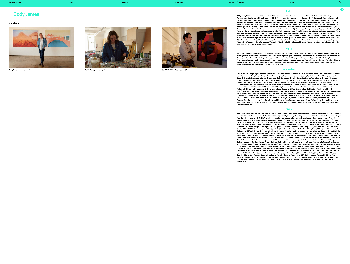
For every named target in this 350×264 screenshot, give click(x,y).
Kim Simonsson (324, 137)
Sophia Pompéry (277, 155)
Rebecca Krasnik (311, 98)
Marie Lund (288, 142)
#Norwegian (241, 42)
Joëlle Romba (322, 133)
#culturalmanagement (262, 20)
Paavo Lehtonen (243, 98)
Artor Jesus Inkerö (289, 118)
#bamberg (288, 53)
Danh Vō (308, 122)
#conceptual (241, 20)
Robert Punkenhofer (317, 151)
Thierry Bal (264, 102)
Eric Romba (286, 127)
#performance (313, 29)
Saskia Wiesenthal (249, 153)
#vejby (239, 64)
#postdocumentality (271, 31)
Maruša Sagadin (253, 144)
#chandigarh (273, 56)
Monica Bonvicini (329, 144)
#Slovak (295, 42)
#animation (268, 16)
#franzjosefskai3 (260, 24)
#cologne (288, 56)
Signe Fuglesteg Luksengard (295, 100)
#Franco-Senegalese (309, 38)
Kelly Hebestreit (258, 89)
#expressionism (287, 22)
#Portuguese (264, 42)
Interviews (72, 2)
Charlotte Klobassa (302, 120)
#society (332, 31)
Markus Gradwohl (328, 93)
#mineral (291, 27)
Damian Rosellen (268, 80)
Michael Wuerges (287, 95)
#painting (304, 29)
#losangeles (264, 60)
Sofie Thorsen (255, 155)
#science (317, 31)
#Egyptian (290, 38)
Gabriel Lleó (307, 129)
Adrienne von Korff (257, 113)
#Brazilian (330, 35)
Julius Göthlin (263, 137)
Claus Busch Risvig (249, 122)
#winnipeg (267, 64)
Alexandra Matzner (325, 74)
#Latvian (290, 40)
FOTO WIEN (251, 84)
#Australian (315, 35)
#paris (337, 60)
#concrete (249, 20)
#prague (252, 62)
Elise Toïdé (246, 82)
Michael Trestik (290, 144)
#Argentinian (306, 35)
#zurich (280, 64)
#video (251, 35)
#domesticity (325, 20)
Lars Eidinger (262, 140)
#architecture (288, 16)
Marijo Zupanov (315, 93)
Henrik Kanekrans (298, 131)
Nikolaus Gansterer (274, 146)
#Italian (262, 40)
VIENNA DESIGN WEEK (320, 102)
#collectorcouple (333, 18)
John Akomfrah (280, 135)
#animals (259, 16)
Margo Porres (242, 93)
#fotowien (240, 24)
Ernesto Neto (319, 127)
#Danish (278, 38)
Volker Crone (334, 102)
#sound (245, 33)
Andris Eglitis (285, 116)
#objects (295, 29)
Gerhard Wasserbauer (313, 84)
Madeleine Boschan (251, 142)
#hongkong (296, 58)
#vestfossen (246, 64)
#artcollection (306, 16)
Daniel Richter (291, 124)
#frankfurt (240, 58)
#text (297, 33)
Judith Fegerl (241, 137)
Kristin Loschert (283, 89)
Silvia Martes (311, 100)
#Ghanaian (335, 38)
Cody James (257, 80)
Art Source (302, 76)
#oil (299, 29)
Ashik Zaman (312, 76)
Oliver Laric (336, 146)
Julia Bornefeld (252, 137)
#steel (250, 33)
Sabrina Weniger (324, 98)
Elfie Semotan (331, 124)
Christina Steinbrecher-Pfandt (320, 120)
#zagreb (274, 64)
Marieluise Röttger (303, 93)
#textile (302, 33)
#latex (248, 27)
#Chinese (248, 38)
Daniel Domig (317, 122)
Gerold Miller (316, 129)
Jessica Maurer (276, 87)
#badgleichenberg (277, 53)
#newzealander (324, 40)
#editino (247, 22)
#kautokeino (313, 58)
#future (269, 24)
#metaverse (283, 27)
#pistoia (240, 62)
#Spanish (328, 42)
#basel (303, 53)
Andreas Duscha (328, 113)
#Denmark (295, 20)
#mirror (314, 27)
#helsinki (288, 58)
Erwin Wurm (329, 127)
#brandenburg (322, 53)
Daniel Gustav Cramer (253, 124)
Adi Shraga (250, 74)
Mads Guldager (335, 91)
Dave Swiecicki (290, 80)
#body (279, 18)
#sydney (313, 62)
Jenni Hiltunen (289, 133)
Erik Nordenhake (297, 127)
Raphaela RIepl (329, 148)
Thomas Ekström (275, 102)
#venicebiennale (243, 35)
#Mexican (315, 40)
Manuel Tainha (264, 142)
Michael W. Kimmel (273, 95)
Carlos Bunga (278, 120)
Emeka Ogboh (275, 127)
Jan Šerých (269, 133)
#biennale (261, 18)
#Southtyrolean (319, 42)
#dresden (306, 56)
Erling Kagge (308, 127)
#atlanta (263, 53)
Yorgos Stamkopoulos (323, 159)
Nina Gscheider (295, 146)
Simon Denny (291, 153)
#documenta (316, 20)
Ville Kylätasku (294, 159)
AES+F (267, 113)
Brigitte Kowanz (255, 120)
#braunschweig (333, 53)
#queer (293, 31)
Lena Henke (285, 140)
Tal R (302, 155)
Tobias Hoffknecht (308, 157)
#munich (308, 60)
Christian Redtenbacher (312, 78)
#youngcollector (272, 35)
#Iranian (246, 40)
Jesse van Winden (263, 87)
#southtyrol (296, 62)
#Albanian (281, 35)
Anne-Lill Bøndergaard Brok (277, 76)
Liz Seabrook (300, 91)
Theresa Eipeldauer (324, 155)
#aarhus (240, 53)
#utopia (329, 33)
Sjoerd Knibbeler (243, 155)
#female (309, 22)
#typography (316, 33)
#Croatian (265, 38)
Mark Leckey (333, 142)
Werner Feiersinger (307, 159)
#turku (335, 62)
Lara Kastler (317, 89)
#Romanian (273, 42)
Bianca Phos (328, 118)
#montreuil (293, 60)
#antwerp (256, 53)
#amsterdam (248, 53)
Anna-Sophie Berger (333, 116)
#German (326, 38)
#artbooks (297, 16)
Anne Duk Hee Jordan (245, 118)
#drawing (334, 20)
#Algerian (289, 35)
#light (256, 27)
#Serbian (288, 42)
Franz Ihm (288, 129)
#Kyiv (321, 58)
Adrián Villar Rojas (243, 113)
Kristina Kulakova (296, 89)
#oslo (323, 60)
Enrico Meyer (263, 82)
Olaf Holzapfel (325, 146)
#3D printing (241, 16)
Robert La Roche (303, 151)
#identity (304, 24)
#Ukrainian (259, 44)
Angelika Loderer (305, 116)
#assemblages (242, 18)
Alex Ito (273, 113)
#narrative (255, 29)
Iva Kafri (249, 133)
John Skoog (291, 135)
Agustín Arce (271, 74)
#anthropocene (277, 16)
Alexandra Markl (312, 74)
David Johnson (302, 80)
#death (288, 20)
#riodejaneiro (264, 62)
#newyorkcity (316, 60)
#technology (290, 33)
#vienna (254, 64)
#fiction (323, 22)
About (292, 2)
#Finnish (298, 38)
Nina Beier (305, 95)
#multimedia (241, 29)
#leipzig (326, 58)
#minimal (298, 27)
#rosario (273, 62)
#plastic (254, 31)
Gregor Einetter (327, 129)
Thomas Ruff (263, 157)
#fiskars (337, 56)
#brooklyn (240, 56)
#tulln (330, 62)
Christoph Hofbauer (329, 78)
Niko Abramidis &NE (259, 146)
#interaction (333, 24)
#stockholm (305, 62)
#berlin (314, 53)
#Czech (272, 38)
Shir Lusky (280, 100)
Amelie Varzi (249, 76)
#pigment (247, 31)
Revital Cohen (279, 151)
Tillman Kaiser (274, 157)
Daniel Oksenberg (278, 124)
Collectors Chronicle (236, 2)
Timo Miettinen (285, 157)
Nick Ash (297, 95)
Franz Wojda (297, 129)
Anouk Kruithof (259, 118)
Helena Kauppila (285, 131)
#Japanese (269, 40)
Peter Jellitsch (281, 148)
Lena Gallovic (241, 91)
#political (260, 31)
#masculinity (268, 27)
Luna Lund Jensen (322, 91)
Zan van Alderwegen (244, 104)
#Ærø (269, 53)
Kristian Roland (251, 140)
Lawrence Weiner (274, 140)
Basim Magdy (318, 118)
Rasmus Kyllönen (284, 98)
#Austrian (323, 35)
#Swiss (239, 44)
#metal (275, 27)
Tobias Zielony (321, 157)
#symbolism (269, 33)
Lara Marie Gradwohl (330, 89)
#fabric (296, 22)
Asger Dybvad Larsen (304, 118)
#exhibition (277, 22)
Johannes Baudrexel (289, 87)
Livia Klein (291, 91)
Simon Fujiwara (319, 153)
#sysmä (319, 62)
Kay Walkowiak (311, 137)
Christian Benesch (296, 78)
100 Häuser (241, 74)
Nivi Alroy (305, 146)
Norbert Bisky (314, 146)
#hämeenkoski (271, 58)
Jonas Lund (311, 135)
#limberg (337, 58)
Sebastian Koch (263, 153)
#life (252, 27)
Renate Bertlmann (266, 151)
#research (304, 31)
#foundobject (249, 24)
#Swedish (335, 42)
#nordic (282, 29)
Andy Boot (294, 116)
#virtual (256, 35)
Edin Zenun (321, 124)
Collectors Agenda (15, 2)
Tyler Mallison (271, 159)
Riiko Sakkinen (290, 151)
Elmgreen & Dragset (261, 127)
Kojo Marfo (241, 140)
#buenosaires (263, 56)
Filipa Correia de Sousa (306, 82)
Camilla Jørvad (260, 78)
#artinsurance (317, 16)
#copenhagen (297, 56)
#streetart (256, 33)
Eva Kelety (273, 82)
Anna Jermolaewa (318, 116)
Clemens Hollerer (263, 122)
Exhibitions (179, 2)
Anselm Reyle (270, 118)
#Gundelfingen (260, 58)
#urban (323, 33)
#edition (253, 22)
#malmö (279, 60)
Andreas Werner (273, 116)
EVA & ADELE (248, 129)
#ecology (240, 22)
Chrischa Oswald (283, 78)
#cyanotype (281, 20)
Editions (125, 2)
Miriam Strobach (303, 144)
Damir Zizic (280, 80)
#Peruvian (249, 42)
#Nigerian (334, 40)
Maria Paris (261, 93)
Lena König (295, 140)
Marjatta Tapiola (322, 142)
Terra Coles (255, 102)
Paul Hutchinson (269, 148)
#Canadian (241, 38)
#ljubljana (249, 60)
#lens (331, 58)
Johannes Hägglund (267, 135)
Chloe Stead (271, 78)
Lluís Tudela (310, 91)
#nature (263, 29)
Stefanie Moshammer (292, 155)
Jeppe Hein (312, 133)
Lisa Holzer (304, 140)
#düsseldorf (314, 56)
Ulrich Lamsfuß (282, 159)
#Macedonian (307, 40)
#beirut (309, 53)
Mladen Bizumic (316, 144)
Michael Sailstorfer (277, 144)
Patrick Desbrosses (256, 98)
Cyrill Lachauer (299, 122)
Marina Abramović (299, 142)
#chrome (304, 18)
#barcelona (297, 53)
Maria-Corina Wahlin (273, 93)
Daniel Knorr (266, 124)
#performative (324, 29)
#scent (311, 31)
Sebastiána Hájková (268, 100)
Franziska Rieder (275, 84)
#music (249, 29)
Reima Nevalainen (252, 151)
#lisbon (243, 60)
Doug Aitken (311, 124)
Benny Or (240, 78)
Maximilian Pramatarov (245, 95)
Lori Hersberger (329, 140)
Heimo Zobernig (260, 131)
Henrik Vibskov (311, 131)
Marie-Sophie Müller (288, 93)
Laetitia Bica (307, 89)
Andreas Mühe (262, 116)
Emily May (254, 82)
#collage (315, 18)
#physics (240, 31)
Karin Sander (289, 137)
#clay (309, 18)
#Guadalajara (249, 58)
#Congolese (256, 38)
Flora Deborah (321, 82)
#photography (335, 29)
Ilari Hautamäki (323, 131)
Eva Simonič (282, 82)
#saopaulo (280, 62)
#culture (273, 20)
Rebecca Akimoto (297, 98)
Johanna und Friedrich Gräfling (248, 135)
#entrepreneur (268, 22)
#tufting (308, 33)
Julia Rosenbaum (313, 87)
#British (337, 35)
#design (302, 20)
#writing (263, 35)
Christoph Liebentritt (244, 80)
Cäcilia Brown (267, 120)
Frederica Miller (287, 84)
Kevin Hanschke (270, 89)
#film (336, 22)
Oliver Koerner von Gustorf (331, 95)
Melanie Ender (265, 144)
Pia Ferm (304, 148)
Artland (278, 118)
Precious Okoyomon (315, 148)
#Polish (256, 42)
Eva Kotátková (259, 129)
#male (261, 27)
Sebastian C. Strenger (252, 100)
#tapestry (277, 33)
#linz (238, 60)
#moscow (300, 60)
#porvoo (246, 62)
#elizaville (322, 56)
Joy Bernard (302, 87)
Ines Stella (333, 131)
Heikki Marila (248, 131)
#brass (284, 18)
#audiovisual (252, 18)
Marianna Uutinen (276, 142)
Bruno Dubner (249, 78)
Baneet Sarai (322, 76)
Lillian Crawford (269, 91)
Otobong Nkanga (243, 148)
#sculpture (325, 31)
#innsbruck (305, 58)
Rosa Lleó (328, 151)
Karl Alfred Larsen (327, 87)
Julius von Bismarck (276, 137)
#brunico (247, 56)
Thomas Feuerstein (251, 157)
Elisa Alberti (249, 127)
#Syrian (245, 44)
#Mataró (285, 60)
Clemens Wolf (288, 122)
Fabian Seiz (270, 129)
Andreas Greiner (250, 116)
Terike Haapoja (310, 155)
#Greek (239, 40)
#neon (268, 29)
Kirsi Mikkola (335, 137)
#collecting (322, 18)
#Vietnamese (268, 44)
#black (273, 18)
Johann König (333, 133)
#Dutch (284, 38)
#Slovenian (302, 42)
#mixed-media (322, 27)
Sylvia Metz (246, 102)
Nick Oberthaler (245, 146)
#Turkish (251, 44)
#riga (257, 62)
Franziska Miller (262, 84)
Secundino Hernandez (277, 153)
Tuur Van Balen (260, 159)
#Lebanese (297, 40)
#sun (262, 33)
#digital (308, 20)
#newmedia (275, 29)
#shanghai (288, 62)
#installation (324, 24)
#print (281, 31)
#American (297, 35)
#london (256, 60)
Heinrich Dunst (272, 131)
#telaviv (325, 62)
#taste (283, 33)
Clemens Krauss (276, 122)
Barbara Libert (333, 76)
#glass (288, 24)
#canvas (290, 18)
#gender (283, 24)
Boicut (246, 120)
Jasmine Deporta (249, 87)
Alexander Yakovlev (298, 74)
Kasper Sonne (300, 137)
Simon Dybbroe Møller (324, 100)
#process (286, 31)
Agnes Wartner (260, 74)
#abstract (249, 16)
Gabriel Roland (299, 84)
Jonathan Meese (322, 135)
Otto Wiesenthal (256, 148)
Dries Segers (324, 80)
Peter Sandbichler (293, 148)
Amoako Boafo (303, 113)
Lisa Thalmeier (281, 91)
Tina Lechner (296, 157)
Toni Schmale (249, 159)
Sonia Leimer (265, 155)
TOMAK (330, 157)
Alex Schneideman (283, 74)
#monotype (332, 27)
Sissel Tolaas (331, 153)
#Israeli (256, 40)
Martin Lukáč (241, 144)
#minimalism (306, 27)
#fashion (302, 22)
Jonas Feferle (301, 135)
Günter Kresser (327, 84)
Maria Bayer (251, 93)
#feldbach (330, 56)
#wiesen (260, 64)
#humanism (296, 24)
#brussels (254, 56)
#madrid (272, 60)
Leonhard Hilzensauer (255, 91)
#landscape (241, 27)
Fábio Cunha (292, 82)
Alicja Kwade (282, 113)
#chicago (281, 56)
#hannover (281, 58)
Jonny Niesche (334, 135)
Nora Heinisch (315, 95)
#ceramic (296, 18)
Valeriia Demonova (289, 102)
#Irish (251, 40)
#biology (268, 18)
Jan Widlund (278, 133)
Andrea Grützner (315, 113)
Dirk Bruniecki (313, 80)
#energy (259, 22)
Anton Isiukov (293, 76)
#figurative (330, 22)
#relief (298, 31)
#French (320, 38)
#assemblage (327, 16)
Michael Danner (260, 95)
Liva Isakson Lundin (316, 140)
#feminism (316, 22)
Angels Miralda (260, 76)
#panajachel (330, 60)
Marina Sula (311, 142)
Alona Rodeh (292, 113)
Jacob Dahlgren (258, 133)
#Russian (281, 42)
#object (288, 29)
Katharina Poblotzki (244, 89)
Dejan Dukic (301, 124)
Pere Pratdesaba (271, 98)
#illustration (311, 24)
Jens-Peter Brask (301, 133)
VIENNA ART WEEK (304, 102)
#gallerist (276, 24)
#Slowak (310, 42)
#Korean (276, 40)
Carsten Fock (289, 120)
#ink (317, 24)
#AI (255, 16)
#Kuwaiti (283, 40)
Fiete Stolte (279, 129)
